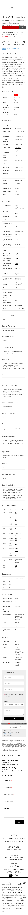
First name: (7, 780)
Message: (7, 808)
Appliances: (6, 451)
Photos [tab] (9, 48)
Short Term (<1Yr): (8, 315)
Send (14, 718)
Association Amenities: (10, 385)
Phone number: (9, 801)
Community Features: (10, 403)
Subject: (6, 701)
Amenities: (6, 359)
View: (4, 375)
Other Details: (7, 594)
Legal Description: (8, 485)
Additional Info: (7, 201)
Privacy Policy (16, 871)
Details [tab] (4, 48)
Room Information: (9, 505)
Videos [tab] (14, 48)
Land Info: (5, 637)
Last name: (7, 787)
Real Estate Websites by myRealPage (14, 872)
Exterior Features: (8, 337)
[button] (3, 775)
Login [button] (23, 17)
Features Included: (8, 424)
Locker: (4, 464)
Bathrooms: (6, 574)
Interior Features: (8, 326)
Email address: (8, 794)
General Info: (7, 121)
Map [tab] (18, 48)
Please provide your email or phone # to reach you (13, 695)
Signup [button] (18, 17)
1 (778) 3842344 (7, 734)
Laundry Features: (8, 474)
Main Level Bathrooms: (10, 413)
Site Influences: (7, 347)
